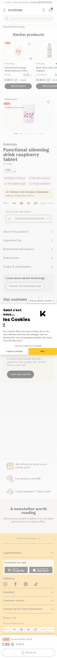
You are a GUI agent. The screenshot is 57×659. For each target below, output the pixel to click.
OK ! (42, 351)
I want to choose (14, 351)
